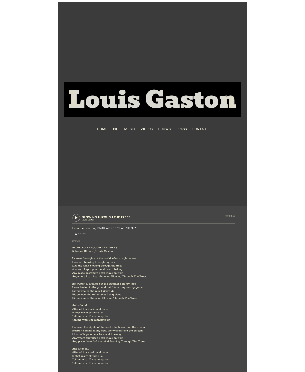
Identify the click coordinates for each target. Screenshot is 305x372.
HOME (102, 129)
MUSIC (129, 129)
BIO (115, 129)
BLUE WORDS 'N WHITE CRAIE (118, 228)
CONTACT (200, 129)
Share (82, 233)
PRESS (181, 129)
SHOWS (164, 129)
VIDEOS (146, 129)
